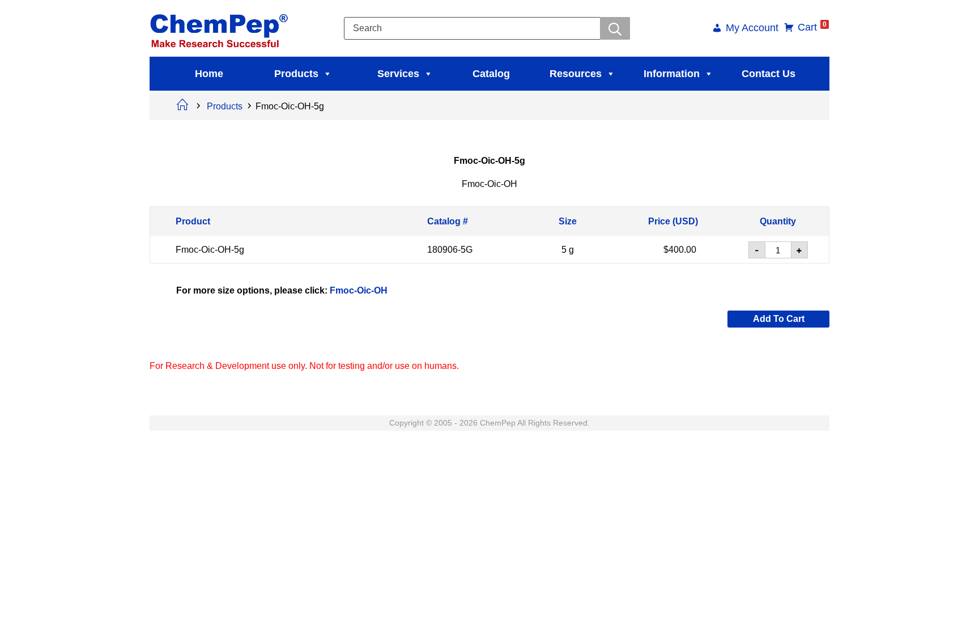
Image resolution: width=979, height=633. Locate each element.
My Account (752, 28)
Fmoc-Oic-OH (359, 290)
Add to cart (779, 319)
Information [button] (672, 73)
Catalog (491, 73)
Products (296, 73)
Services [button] (398, 73)
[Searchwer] (615, 28)
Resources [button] (576, 73)
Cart (812, 27)
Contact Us (768, 73)
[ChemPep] (221, 27)
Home (209, 73)
